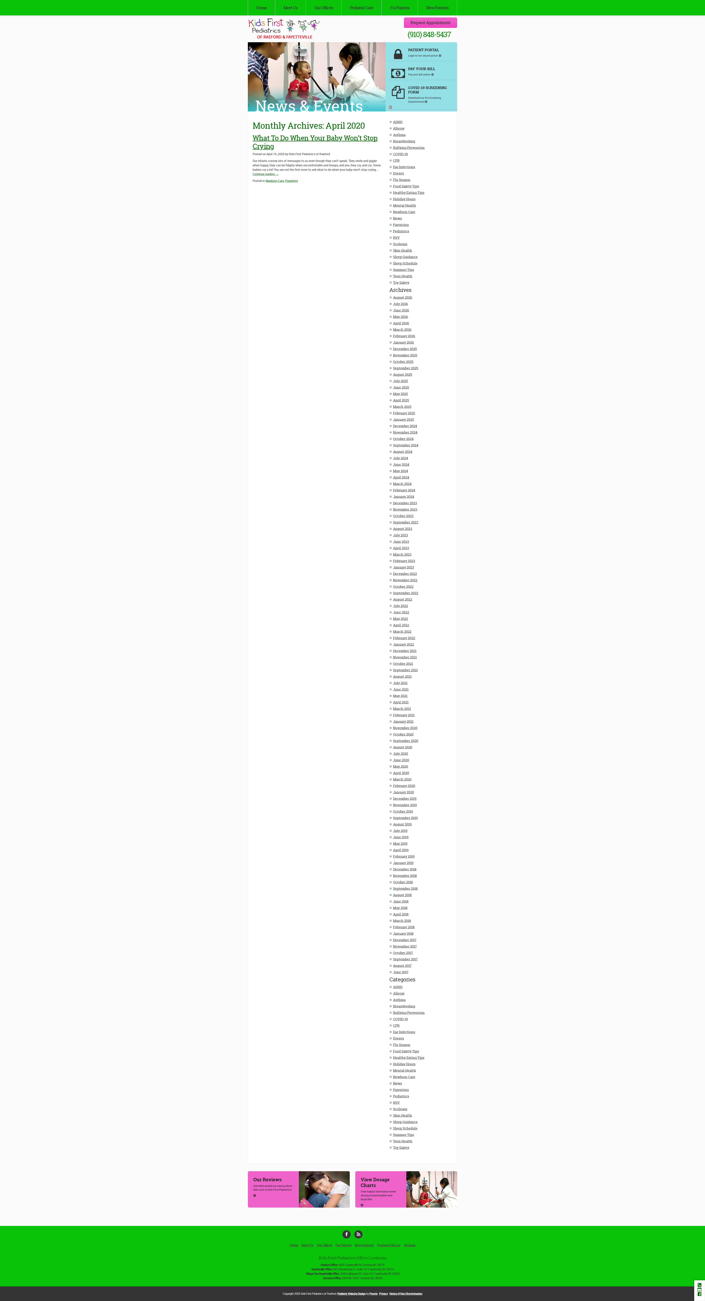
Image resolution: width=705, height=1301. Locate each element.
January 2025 (403, 419)
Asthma (399, 135)
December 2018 (404, 869)
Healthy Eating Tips (408, 192)
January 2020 (403, 792)
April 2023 (401, 548)
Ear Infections (404, 167)
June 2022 (401, 612)
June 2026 (401, 310)
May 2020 (400, 766)
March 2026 (402, 329)
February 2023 (404, 561)
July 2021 (400, 683)
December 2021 (404, 651)
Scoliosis (400, 244)
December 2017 (404, 940)
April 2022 (401, 625)
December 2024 (405, 426)
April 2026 (401, 323)
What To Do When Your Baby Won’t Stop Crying (315, 142)
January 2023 (403, 567)
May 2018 (400, 908)
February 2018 (404, 927)
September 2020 (405, 741)
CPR (396, 160)
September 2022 (405, 593)
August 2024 (402, 451)
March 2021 (402, 708)
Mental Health (404, 205)
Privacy (383, 1294)
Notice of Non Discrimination (405, 1294)
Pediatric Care (361, 7)
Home (261, 7)
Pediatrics (401, 231)
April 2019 (400, 850)
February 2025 (404, 413)
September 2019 (405, 818)
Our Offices (323, 7)
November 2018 (405, 875)
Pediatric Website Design (351, 1294)
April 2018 (400, 914)
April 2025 (401, 400)
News (397, 218)
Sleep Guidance (405, 257)
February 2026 (404, 336)
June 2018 (400, 901)
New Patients (437, 7)
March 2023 (402, 554)
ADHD (397, 122)
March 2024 (402, 484)
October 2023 (403, 516)
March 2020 (402, 779)
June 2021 (400, 689)
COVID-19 (400, 154)
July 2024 (400, 458)
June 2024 (401, 464)
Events (398, 173)
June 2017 (400, 972)
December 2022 (405, 573)
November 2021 (405, 657)
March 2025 (402, 406)
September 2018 (405, 888)
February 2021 (404, 715)
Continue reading (266, 174)
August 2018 (402, 895)
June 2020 (401, 760)
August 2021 (402, 676)
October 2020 (403, 734)
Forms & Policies (388, 1245)
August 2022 (402, 599)
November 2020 (405, 728)
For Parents (399, 7)
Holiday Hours (404, 199)
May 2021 (400, 696)
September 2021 (405, 670)
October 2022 (403, 586)
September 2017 (405, 959)
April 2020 (401, 773)
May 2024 (400, 471)
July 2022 (400, 606)
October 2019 (403, 811)
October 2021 (403, 663)
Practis (373, 1294)
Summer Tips (403, 269)
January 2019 (403, 863)
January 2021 (403, 721)
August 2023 (402, 528)
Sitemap (409, 1245)
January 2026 (403, 342)
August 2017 (402, 965)
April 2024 (401, 477)
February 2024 (404, 490)
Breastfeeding (404, 141)
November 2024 (405, 432)
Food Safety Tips (406, 186)
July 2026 (400, 304)
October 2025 (403, 361)
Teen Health (402, 276)
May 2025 (400, 394)
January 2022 (403, 644)
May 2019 (400, 843)
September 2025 (405, 368)
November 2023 (405, 509)
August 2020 (402, 747)
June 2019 (400, 837)
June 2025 (401, 387)
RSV (396, 237)
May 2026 (400, 316)
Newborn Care (404, 212)
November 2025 (405, 355)
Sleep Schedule (405, 263)
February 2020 (404, 786)
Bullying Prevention (409, 147)
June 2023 (401, 541)
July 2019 (400, 830)
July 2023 (400, 535)
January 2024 (403, 496)
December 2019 (404, 798)
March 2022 (402, 631)
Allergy (398, 128)
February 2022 (404, 638)
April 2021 (400, 702)
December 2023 (405, 503)
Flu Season (401, 180)
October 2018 (403, 882)
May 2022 (400, 618)
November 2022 (405, 580)
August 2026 (402, 297)
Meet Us (290, 7)
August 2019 (402, 824)
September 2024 (405, 445)
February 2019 (404, 856)
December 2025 (405, 349)
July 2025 (400, 381)
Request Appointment (431, 22)
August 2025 (402, 374)
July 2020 (400, 753)
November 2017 (405, 946)
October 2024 (403, 439)
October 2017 (403, 953)
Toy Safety (401, 282)
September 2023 (405, 522)
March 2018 (402, 920)
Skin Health (402, 250)
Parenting (401, 224)
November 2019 (405, 805)
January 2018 (403, 933)
